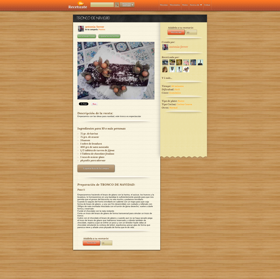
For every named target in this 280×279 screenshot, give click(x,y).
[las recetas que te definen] (78, 8)
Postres (102, 30)
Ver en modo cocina (86, 36)
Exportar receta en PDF (109, 36)
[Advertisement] (183, 132)
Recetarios (175, 5)
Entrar (207, 5)
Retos (185, 5)
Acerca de (194, 5)
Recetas (164, 5)
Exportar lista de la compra (96, 168)
